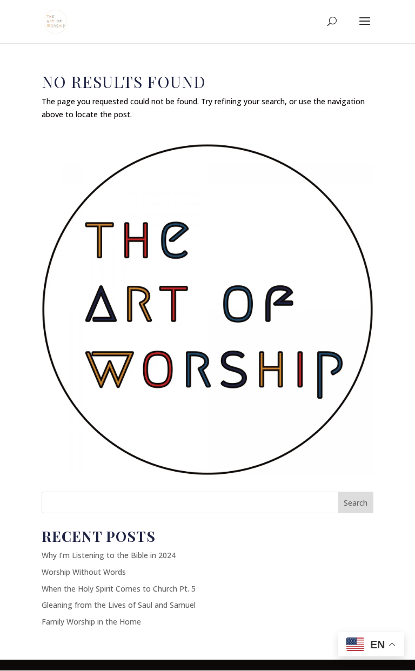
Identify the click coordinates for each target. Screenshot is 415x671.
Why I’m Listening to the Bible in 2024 (109, 555)
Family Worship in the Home (91, 621)
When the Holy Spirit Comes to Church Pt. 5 (119, 588)
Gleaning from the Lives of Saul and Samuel (119, 605)
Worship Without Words (84, 572)
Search (355, 503)
